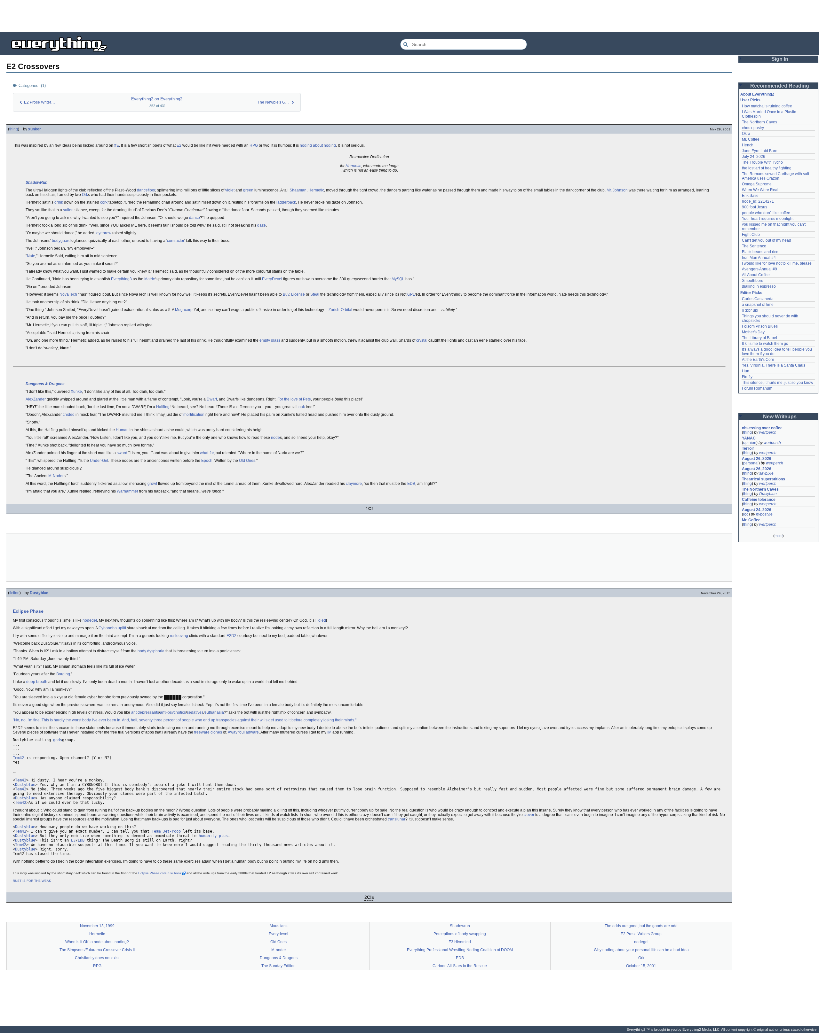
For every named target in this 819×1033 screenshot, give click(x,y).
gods (57, 740)
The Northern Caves (759, 122)
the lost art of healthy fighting (766, 168)
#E (116, 145)
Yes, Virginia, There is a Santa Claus (773, 365)
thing (13, 129)
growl (152, 483)
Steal (314, 294)
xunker (34, 129)
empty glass (269, 340)
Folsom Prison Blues (760, 326)
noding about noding (318, 145)
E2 (179, 145)
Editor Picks (751, 293)
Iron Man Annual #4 (759, 257)
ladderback (286, 202)
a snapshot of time (758, 304)
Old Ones (247, 460)
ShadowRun (36, 182)
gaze (261, 225)
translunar (396, 819)
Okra (746, 133)
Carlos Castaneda (758, 299)
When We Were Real (760, 190)
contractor (175, 240)
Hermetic (353, 166)
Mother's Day (753, 332)
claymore (354, 483)
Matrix (149, 279)
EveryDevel (272, 279)
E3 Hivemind (460, 942)
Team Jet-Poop (166, 831)
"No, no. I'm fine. (27, 720)
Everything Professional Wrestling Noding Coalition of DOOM (460, 950)
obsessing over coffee (762, 428)
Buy (286, 294)
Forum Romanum (757, 388)
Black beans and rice (760, 252)
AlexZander (36, 399)
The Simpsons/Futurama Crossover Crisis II (97, 950)
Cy (101, 628)
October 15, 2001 (641, 966)
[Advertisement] (409, 16)
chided (69, 414)
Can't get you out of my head (766, 240)
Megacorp (184, 309)
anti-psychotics (173, 712)
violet (230, 190)
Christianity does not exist (97, 958)
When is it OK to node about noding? (97, 942)
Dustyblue (39, 593)
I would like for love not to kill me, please (777, 263)
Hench (747, 145)
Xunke (76, 391)
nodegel (90, 620)
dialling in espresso (759, 286)
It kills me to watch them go (765, 343)
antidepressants (145, 712)
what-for (207, 453)
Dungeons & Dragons (45, 384)
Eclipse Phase (28, 611)
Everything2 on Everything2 (156, 99)
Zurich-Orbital (340, 309)
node (275, 437)
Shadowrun (460, 926)
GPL (411, 294)
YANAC (749, 438)
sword (122, 453)
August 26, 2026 (756, 458)
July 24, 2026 (753, 156)
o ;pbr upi (750, 310)
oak (301, 407)
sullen (68, 210)
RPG (254, 145)
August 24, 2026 (756, 510)
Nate (31, 256)
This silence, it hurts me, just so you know (777, 382)
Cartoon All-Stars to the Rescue (460, 966)
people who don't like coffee (766, 213)
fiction (14, 593)
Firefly (747, 377)
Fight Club (751, 234)
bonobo (110, 628)
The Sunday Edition (278, 966)
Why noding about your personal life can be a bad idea (641, 950)
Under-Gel (99, 460)
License (298, 294)
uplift (122, 628)
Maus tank (279, 926)
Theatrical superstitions (763, 479)
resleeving (179, 635)
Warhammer (127, 491)
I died (321, 620)
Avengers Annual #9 (759, 269)
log (746, 514)
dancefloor (146, 190)
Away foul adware (243, 732)
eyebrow (103, 233)
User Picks (750, 100)
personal (751, 463)
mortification (193, 414)
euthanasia (214, 712)
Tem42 (18, 758)
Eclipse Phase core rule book (159, 873)
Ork (85, 194)
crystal (421, 340)
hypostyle (764, 514)
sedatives (195, 712)
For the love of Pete (294, 399)
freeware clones (208, 732)
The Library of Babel (759, 338)
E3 (73, 840)
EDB (411, 483)
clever (529, 814)
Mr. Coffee (750, 139)
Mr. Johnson (617, 190)
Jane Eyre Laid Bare (759, 151)
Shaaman (298, 190)
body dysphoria (151, 651)
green (248, 190)
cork (103, 202)
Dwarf (212, 399)
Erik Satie (750, 195)
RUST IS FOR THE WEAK (32, 880)
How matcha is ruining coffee (767, 106)
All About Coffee (756, 275)
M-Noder (56, 476)
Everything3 (121, 279)
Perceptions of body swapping (459, 934)
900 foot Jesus (754, 207)
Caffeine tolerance (758, 499)
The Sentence (754, 246)
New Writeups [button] (780, 416)
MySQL (398, 279)
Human (122, 430)
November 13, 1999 (97, 926)
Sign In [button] (779, 59)
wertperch (767, 432)
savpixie (766, 473)
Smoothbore (752, 280)
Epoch (206, 460)
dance (194, 217)
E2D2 (231, 635)
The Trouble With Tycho (762, 162)
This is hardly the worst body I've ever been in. (81, 720)
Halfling (163, 407)
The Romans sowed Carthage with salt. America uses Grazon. (776, 176)
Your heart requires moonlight (767, 218)
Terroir (748, 448)
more (779, 536)
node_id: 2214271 (758, 201)
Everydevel (278, 934)
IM (329, 732)
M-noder (278, 950)
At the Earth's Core (758, 359)
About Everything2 (757, 94)
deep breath (36, 682)
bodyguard (61, 240)
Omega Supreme (757, 184)
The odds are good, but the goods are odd (641, 926)
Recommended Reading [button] (779, 86)
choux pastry (753, 128)
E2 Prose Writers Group (641, 934)
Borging (63, 674)
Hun (745, 371)
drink (58, 202)
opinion (749, 442)
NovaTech (68, 294)
